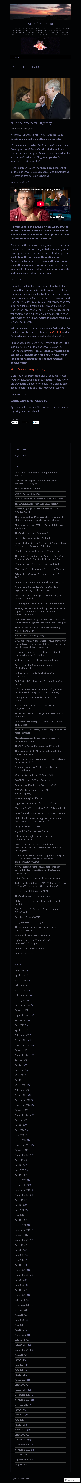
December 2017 (22, 1230)
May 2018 (19, 1215)
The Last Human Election (27, 488)
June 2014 (19, 1365)
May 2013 (19, 1420)
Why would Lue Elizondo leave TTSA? (33, 935)
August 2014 (21, 1355)
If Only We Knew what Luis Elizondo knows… (37, 878)
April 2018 (20, 1220)
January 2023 (21, 1000)
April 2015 (20, 1330)
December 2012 (22, 1444)
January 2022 (21, 1040)
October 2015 (21, 1310)
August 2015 (21, 1315)
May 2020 (19, 1135)
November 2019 (22, 1145)
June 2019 (19, 1170)
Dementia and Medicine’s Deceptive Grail (35, 785)
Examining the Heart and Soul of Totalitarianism (39, 603)
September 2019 (23, 1155)
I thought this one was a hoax (29, 948)
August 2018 (21, 1200)
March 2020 (20, 1140)
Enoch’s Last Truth (24, 953)
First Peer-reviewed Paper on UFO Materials (37, 551)
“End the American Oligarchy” (31, 123)
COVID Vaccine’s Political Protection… (34, 780)
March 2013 (20, 1429)
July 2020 (19, 1125)
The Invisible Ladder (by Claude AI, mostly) (36, 504)
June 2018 (19, 1210)
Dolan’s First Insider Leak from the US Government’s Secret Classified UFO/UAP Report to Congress (39, 847)
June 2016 (19, 1285)
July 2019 (19, 1165)
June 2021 (19, 1070)
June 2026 (19, 970)
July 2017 (19, 1250)
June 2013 (19, 1414)
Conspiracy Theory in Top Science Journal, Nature (40, 813)
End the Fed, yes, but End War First (32, 538)
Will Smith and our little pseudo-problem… (36, 660)
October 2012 (21, 1454)
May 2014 (19, 1370)
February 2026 (22, 985)
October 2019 (21, 1150)
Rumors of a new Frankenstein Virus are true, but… (40, 582)
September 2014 (23, 1350)
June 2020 (19, 1130)
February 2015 (22, 1340)
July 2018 (19, 1205)
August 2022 (21, 1020)
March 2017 (20, 1270)
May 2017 (19, 1260)
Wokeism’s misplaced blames (29, 798)
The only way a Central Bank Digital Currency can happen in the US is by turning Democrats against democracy (40, 611)
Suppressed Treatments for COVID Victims (36, 803)
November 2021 (22, 1045)
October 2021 (21, 1050)
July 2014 (19, 1360)
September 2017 (23, 1240)
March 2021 (20, 1085)
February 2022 (22, 1035)
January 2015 (21, 1345)
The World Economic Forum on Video (33, 533)
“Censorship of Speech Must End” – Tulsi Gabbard (40, 808)
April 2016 (20, 1290)
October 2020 (21, 1110)
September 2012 (23, 1459)
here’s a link (55, 332)
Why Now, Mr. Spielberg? (27, 494)
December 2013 (22, 1395)
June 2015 (19, 1320)
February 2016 (22, 1300)
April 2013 (20, 1425)
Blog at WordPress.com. (19, 1479)
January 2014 (21, 1390)
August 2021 (21, 1060)
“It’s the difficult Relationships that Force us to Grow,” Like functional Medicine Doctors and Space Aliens (38, 869)
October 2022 (21, 1010)
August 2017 (21, 1245)
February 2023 (22, 995)
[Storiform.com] (40, 11)
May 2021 (19, 1075)
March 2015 (20, 1335)
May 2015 (19, 1325)
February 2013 (22, 1435)
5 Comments (15, 129)
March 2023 (20, 990)
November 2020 (22, 1105)
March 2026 (20, 980)
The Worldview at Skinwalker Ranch (33, 896)
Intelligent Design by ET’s (28, 917)
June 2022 (19, 1025)
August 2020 (21, 1120)
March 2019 (20, 1180)
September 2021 (23, 1055)
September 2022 (23, 1015)
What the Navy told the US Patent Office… (36, 775)
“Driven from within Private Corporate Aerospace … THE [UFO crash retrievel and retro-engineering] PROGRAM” (40, 858)
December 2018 (22, 1190)
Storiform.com (40, 23)
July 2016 (19, 1280)
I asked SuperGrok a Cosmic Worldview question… (40, 498)
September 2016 (23, 1275)
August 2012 (21, 1464)
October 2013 (21, 1405)
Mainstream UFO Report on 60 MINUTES (35, 891)
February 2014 (22, 1385)
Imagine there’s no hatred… (29, 826)
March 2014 (20, 1380)
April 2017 (20, 1265)
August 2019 (21, 1160)
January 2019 (21, 1185)
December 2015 (22, 1305)
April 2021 (20, 1080)
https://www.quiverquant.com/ (27, 369)
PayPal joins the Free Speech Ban (31, 831)
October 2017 (21, 1235)
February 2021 (22, 1090)
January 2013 (21, 1439)
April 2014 (20, 1375)
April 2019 (20, 1175)
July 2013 (19, 1410)
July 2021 (19, 1065)
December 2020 (22, 1100)
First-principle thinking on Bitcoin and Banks (37, 564)
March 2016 (20, 1295)
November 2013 (22, 1400)
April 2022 (20, 1030)
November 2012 (22, 1450)
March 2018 (20, 1225)
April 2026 (20, 975)
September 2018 (23, 1195)
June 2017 (19, 1255)
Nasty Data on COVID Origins (29, 922)
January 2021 (21, 1095)
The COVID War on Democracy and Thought (37, 746)
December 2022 (22, 1005)
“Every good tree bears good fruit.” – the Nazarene (40, 569)
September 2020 (23, 1115)
